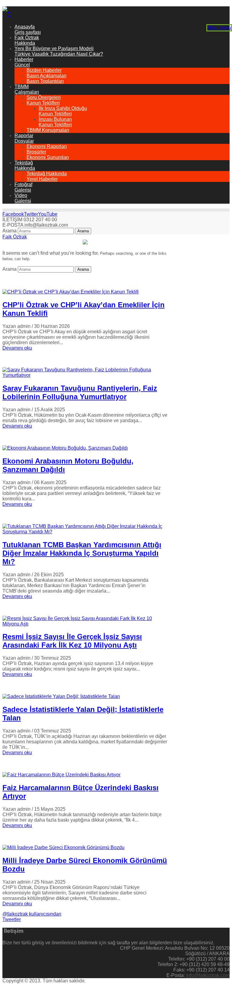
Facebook (13, 214)
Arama (9, 230)
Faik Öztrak (14, 236)
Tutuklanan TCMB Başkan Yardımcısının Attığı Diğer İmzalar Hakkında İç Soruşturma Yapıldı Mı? (81, 553)
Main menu (219, 27)
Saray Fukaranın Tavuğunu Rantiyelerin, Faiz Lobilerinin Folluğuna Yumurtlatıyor (79, 392)
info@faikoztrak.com (208, 975)
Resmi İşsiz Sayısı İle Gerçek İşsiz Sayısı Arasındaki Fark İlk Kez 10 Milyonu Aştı (72, 640)
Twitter (31, 214)
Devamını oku (17, 348)
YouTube (47, 214)
